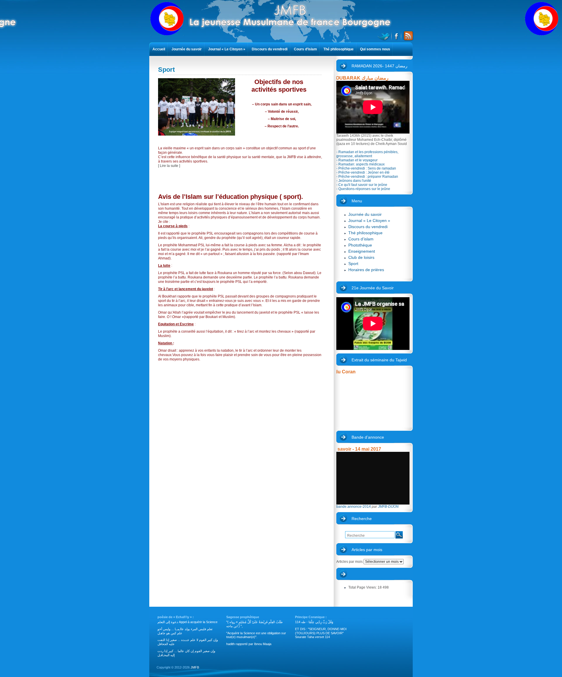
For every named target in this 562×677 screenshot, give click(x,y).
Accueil (159, 49)
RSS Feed (407, 36)
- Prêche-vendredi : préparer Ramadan (367, 177)
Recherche (362, 518)
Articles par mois (367, 549)
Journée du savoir (365, 214)
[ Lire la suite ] (169, 166)
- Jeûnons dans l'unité (353, 181)
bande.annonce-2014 (353, 507)
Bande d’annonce (368, 437)
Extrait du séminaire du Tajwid (379, 360)
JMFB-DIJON (388, 507)
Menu (357, 201)
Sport (353, 263)
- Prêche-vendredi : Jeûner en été (363, 172)
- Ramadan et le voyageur (357, 160)
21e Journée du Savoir (373, 287)
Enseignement (361, 251)
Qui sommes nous (375, 49)
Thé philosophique (365, 232)
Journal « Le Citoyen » (369, 220)
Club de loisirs (361, 257)
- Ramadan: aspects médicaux (360, 164)
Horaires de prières (366, 269)
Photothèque (360, 245)
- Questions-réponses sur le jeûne (363, 189)
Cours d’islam (360, 239)
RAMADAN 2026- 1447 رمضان (379, 66)
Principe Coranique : (311, 617)
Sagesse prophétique (242, 617)
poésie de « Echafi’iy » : (175, 617)
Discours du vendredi (368, 226)
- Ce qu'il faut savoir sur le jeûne (361, 185)
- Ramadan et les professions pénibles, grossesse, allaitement (367, 154)
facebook (397, 36)
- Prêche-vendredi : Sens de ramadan (366, 168)
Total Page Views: (363, 587)
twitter (384, 36)
